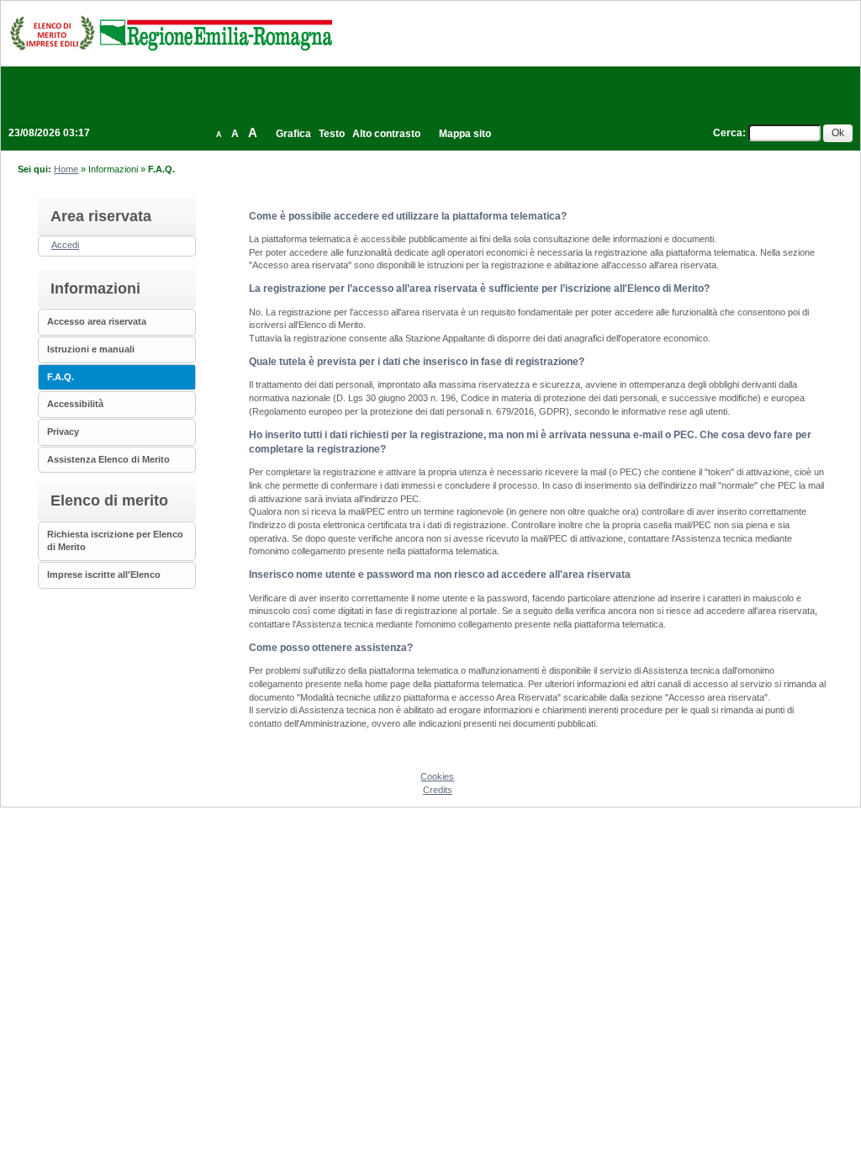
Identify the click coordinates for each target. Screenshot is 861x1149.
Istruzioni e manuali (91, 349)
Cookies (437, 776)
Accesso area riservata (96, 321)
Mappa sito (465, 134)
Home (66, 169)
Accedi (65, 245)
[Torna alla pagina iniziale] (170, 33)
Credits (437, 790)
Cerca (727, 133)
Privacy (63, 431)
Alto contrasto (386, 134)
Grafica (293, 134)
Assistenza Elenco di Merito (108, 459)
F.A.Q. (60, 377)
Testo (332, 134)
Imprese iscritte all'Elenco (104, 574)
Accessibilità (75, 404)
